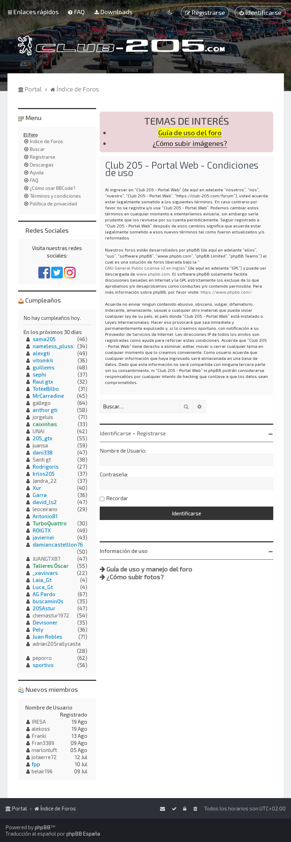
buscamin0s (48, 601)
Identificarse (115, 433)
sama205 (44, 339)
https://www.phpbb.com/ (226, 291)
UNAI (38, 431)
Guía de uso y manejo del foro (149, 569)
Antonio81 (45, 516)
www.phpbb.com (153, 273)
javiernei (43, 537)
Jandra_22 (45, 480)
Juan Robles (47, 636)
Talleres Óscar (50, 566)
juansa (40, 445)
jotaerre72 (44, 757)
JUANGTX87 (46, 558)
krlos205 (44, 473)
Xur (37, 488)
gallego (42, 403)
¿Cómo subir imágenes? (190, 143)
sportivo (43, 665)
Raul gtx (43, 381)
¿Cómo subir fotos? (135, 577)
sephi (39, 374)
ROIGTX (42, 530)
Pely (38, 629)
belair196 (42, 771)
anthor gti (45, 410)
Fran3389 (43, 743)
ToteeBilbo (46, 388)
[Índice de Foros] (121, 45)
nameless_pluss (53, 346)
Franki (39, 736)
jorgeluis (43, 417)
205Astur (44, 608)
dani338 (43, 452)
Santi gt (42, 459)
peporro (42, 658)
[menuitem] (76, 11)
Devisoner (45, 622)
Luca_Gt (43, 587)
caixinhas (45, 424)
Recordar (117, 498)
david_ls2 (45, 502)
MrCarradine (48, 395)
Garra (40, 495)
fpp (36, 764)
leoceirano (45, 509)
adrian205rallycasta (57, 643)
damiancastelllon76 (58, 544)
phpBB (42, 827)
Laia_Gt (42, 580)
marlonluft (44, 750)
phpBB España (83, 833)
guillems (43, 367)
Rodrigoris (46, 466)
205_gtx (43, 438)
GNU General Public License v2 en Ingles (145, 267)
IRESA (39, 721)
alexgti (41, 353)
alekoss (41, 728)
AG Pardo (44, 594)
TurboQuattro (50, 523)
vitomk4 (43, 360)
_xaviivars (45, 573)
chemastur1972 (51, 615)
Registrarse (151, 433)
